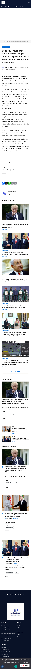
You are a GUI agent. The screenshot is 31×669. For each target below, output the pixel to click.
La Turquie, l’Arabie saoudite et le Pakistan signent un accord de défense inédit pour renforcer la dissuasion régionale (14, 334)
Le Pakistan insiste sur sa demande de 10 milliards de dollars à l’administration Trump (15, 253)
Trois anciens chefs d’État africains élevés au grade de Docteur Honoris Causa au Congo (15, 306)
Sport (21, 6)
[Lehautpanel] (3, 2)
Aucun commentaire (10, 69)
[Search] (26, 2)
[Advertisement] (15, 24)
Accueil (3, 41)
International (5, 6)
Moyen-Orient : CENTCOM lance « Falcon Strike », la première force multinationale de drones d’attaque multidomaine (15, 362)
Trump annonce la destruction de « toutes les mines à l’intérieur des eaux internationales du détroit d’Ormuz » (15, 226)
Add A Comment (15, 371)
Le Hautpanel (9, 67)
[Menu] (28, 2)
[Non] (29, 663)
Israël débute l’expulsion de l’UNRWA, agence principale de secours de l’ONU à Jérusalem (15, 280)
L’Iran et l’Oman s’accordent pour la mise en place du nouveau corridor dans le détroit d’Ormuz (20, 429)
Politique (15, 6)
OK (16, 666)
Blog (7, 41)
